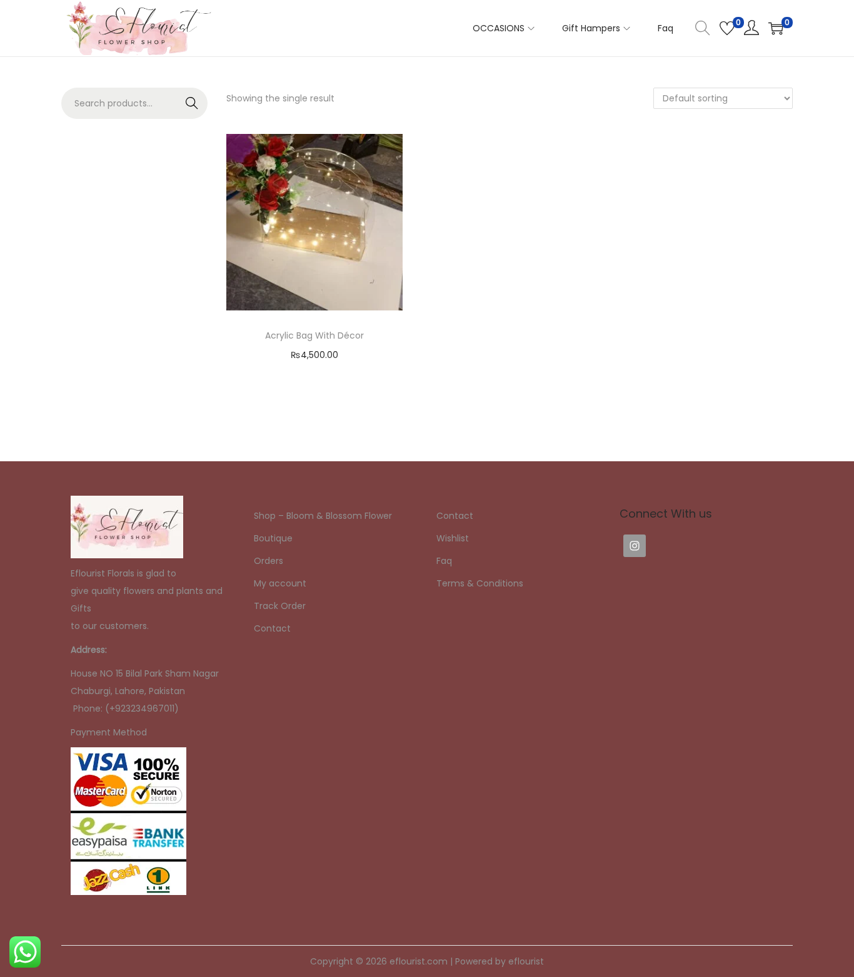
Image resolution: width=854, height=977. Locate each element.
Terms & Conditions (479, 583)
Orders (268, 561)
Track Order (280, 606)
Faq (444, 561)
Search (192, 103)
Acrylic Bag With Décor (314, 335)
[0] (727, 28)
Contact (272, 628)
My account (280, 583)
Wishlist (452, 538)
